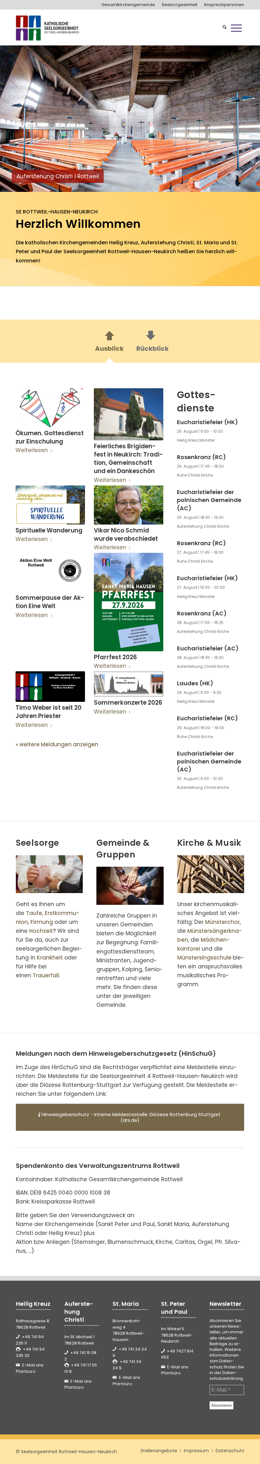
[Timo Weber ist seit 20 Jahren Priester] (50, 686)
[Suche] (224, 28)
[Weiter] (245, 118)
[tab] (109, 343)
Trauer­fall (46, 975)
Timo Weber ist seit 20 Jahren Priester (48, 711)
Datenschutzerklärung (226, 1375)
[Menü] (236, 28)
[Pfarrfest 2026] (128, 602)
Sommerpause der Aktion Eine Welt (50, 601)
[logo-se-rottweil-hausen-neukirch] (48, 28)
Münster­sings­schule (204, 957)
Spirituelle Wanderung (49, 530)
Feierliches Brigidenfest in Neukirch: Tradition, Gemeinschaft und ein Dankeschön (128, 459)
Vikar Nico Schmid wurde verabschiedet (126, 534)
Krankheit (50, 957)
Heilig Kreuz (123, 242)
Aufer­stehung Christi (167, 242)
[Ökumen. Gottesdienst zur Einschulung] (50, 407)
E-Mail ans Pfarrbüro (29, 1368)
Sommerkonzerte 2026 (128, 702)
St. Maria (207, 242)
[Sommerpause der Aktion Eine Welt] (50, 572)
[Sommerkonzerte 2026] (128, 684)
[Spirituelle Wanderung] (50, 505)
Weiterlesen (32, 450)
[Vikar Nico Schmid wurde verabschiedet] (128, 505)
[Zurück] (14, 118)
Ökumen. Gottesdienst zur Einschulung (50, 437)
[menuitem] (128, 4)
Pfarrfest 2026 (115, 657)
